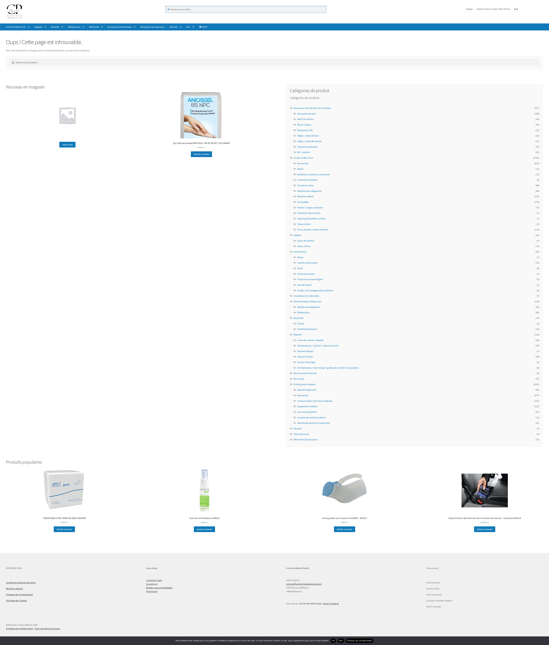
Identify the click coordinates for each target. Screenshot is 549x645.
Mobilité (55, 26)
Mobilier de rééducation (308, 307)
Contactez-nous (154, 580)
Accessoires (303, 163)
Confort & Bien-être (16, 26)
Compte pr (151, 584)
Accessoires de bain (306, 113)
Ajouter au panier (201, 154)
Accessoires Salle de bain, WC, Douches (312, 108)
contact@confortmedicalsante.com (304, 584)
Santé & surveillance (307, 329)
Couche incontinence (307, 262)
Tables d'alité (304, 224)
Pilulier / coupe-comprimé (310, 207)
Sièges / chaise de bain (308, 135)
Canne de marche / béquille (310, 340)
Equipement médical (307, 406)
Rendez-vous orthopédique (159, 587)
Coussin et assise (305, 185)
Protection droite (306, 273)
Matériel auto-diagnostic (309, 191)
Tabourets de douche (307, 146)
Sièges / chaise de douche (309, 141)
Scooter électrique (306, 362)
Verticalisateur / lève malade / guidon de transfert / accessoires (328, 367)
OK (333, 640)
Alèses (300, 257)
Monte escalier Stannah (305, 373)
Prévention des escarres (309, 213)
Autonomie (302, 395)
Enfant (300, 323)
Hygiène (38, 26)
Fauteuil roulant (305, 356)
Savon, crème (303, 246)
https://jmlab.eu (331, 603)
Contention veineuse (307, 179)
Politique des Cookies (16, 600)
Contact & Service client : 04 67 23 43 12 (493, 9)
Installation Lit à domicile (306, 295)
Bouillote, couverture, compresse (313, 174)
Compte (469, 9)
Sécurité (174, 26)
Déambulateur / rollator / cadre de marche (318, 345)
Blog (516, 9)
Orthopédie (303, 202)
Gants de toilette (305, 240)
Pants (300, 268)
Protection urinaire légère (310, 279)
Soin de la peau (304, 284)
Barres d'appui (304, 124)
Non (341, 640)
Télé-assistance (301, 434)
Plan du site (152, 591)
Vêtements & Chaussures (152, 26)
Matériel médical (305, 196)
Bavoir (300, 168)
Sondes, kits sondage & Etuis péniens (315, 290)
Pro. (188, 26)
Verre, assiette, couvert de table (312, 229)
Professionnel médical (305, 384)
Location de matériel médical (311, 417)
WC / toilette (303, 152)
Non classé (299, 378)
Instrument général (307, 411)
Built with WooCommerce (47, 628)
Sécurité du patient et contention (313, 422)
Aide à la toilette (305, 119)
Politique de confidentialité (19, 594)
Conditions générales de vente (21, 582)
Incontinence (300, 251)
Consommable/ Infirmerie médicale (314, 400)
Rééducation (74, 26)
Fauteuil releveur (305, 351)
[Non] (545, 640)
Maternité (94, 26)
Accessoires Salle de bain (120, 26)
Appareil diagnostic (306, 389)
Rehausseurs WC (305, 130)
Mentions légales (14, 588)
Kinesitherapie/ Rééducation (308, 301)
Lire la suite (67, 144)
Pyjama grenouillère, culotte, (311, 218)
